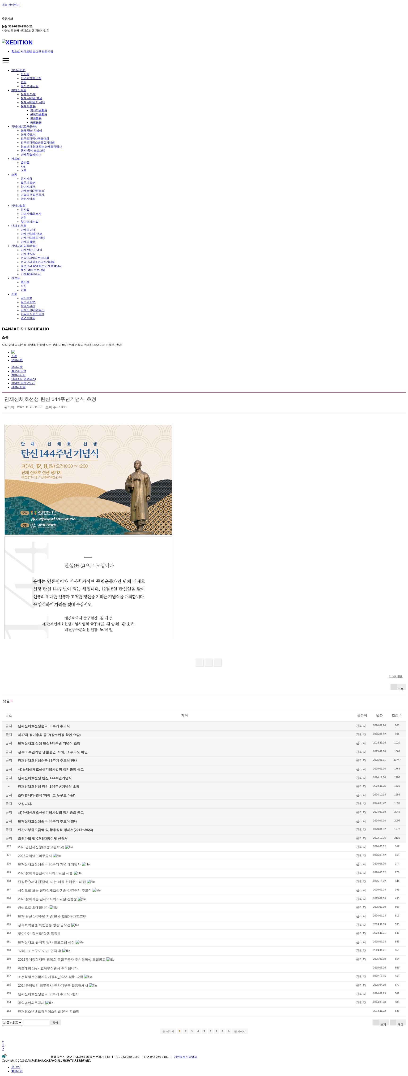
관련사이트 (28, 198)
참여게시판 (28, 186)
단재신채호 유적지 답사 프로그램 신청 (46, 942)
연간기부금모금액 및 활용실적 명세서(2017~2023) (55, 830)
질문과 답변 (28, 182)
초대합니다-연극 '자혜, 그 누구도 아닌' (46, 795)
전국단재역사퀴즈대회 (35, 138)
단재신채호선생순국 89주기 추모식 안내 (47, 760)
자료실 (15, 158)
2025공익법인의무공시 (35, 856)
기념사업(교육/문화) (24, 126)
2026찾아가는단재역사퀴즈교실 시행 (45, 873)
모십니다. (25, 804)
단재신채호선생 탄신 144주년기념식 (45, 778)
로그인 (37, 51)
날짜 (379, 715)
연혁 (23, 82)
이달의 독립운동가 (32, 194)
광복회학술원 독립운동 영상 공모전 (44, 925)
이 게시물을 (396, 676)
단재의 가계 (28, 94)
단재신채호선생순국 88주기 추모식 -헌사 (48, 994)
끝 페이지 (240, 1031)
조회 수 (397, 715)
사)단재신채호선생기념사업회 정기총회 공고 (51, 769)
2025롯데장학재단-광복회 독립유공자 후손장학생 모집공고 (62, 959)
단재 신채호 (18, 90)
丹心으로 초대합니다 (33, 907)
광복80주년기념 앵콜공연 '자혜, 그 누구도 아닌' (53, 752)
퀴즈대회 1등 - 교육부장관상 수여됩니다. (48, 968)
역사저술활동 (38, 110)
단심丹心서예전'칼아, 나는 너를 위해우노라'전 (52, 882)
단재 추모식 (28, 134)
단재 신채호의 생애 (33, 102)
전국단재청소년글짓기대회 (38, 142)
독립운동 (36, 122)
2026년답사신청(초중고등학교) (41, 847)
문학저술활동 (38, 114)
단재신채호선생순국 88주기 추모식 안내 (47, 821)
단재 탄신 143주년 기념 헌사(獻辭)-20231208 (52, 916)
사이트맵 (26, 51)
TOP (3, 1046)
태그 (400, 1024)
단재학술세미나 (31, 154)
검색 (55, 1022)
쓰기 (383, 1024)
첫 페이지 (168, 1031)
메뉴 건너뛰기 (11, 4)
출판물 (25, 162)
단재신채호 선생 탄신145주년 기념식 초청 (49, 743)
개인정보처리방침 (185, 1057)
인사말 (25, 74)
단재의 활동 (28, 106)
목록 (400, 688)
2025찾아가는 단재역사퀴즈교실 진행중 (47, 899)
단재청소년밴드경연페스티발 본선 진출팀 (48, 1011)
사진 (23, 166)
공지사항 (26, 178)
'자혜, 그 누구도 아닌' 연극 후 (39, 951)
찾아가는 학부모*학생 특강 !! (39, 933)
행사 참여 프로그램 (33, 150)
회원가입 (47, 51)
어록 (23, 170)
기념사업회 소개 (31, 78)
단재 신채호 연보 (31, 98)
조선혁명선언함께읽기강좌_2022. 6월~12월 (50, 977)
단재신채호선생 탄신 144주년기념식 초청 (50, 399)
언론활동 (36, 118)
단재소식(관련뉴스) (33, 190)
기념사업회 (18, 70)
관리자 (9, 407)
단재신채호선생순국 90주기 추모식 (44, 726)
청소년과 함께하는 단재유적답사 (41, 146)
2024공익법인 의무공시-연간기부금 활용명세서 (53, 985)
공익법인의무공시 (31, 1003)
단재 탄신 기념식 (31, 130)
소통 (14, 174)
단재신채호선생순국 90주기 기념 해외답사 (49, 864)
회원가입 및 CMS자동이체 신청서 (43, 838)
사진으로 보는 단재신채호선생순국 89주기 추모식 (55, 890)
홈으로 (15, 51)
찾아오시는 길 (29, 86)
